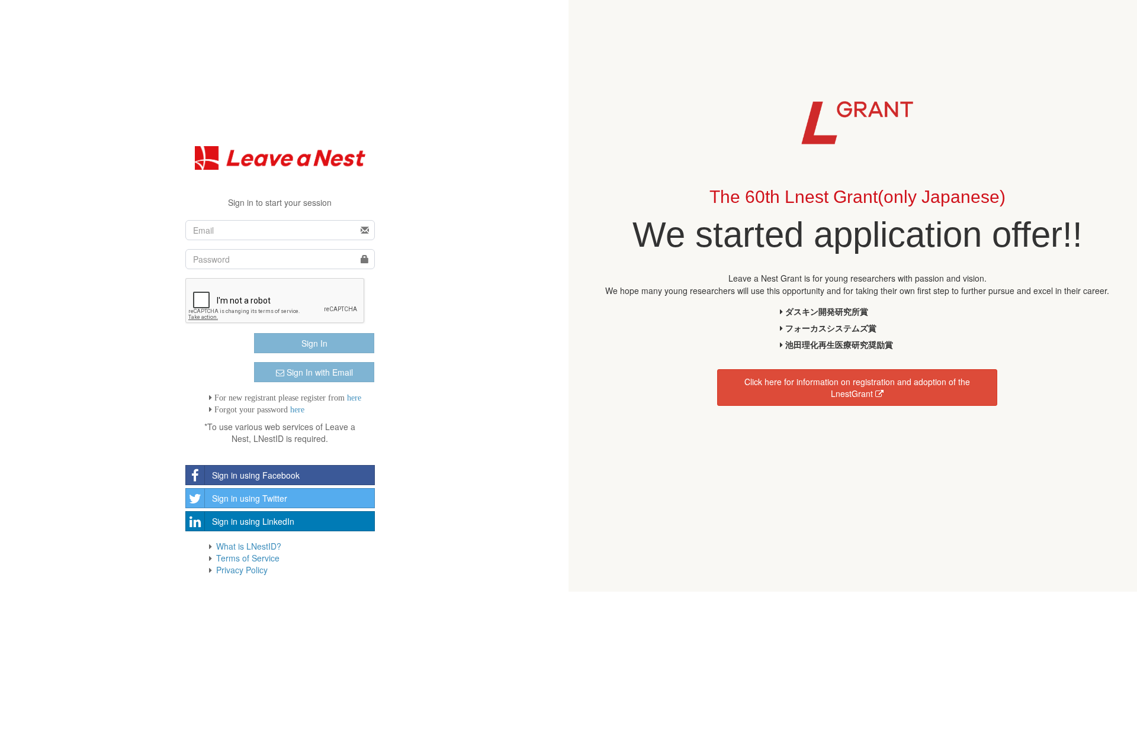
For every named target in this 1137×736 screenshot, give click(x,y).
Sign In (314, 343)
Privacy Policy (242, 570)
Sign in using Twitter (249, 498)
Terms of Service (248, 558)
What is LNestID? (248, 546)
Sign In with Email (318, 372)
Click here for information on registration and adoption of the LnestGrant (857, 387)
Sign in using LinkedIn (253, 521)
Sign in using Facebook (256, 475)
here (354, 397)
